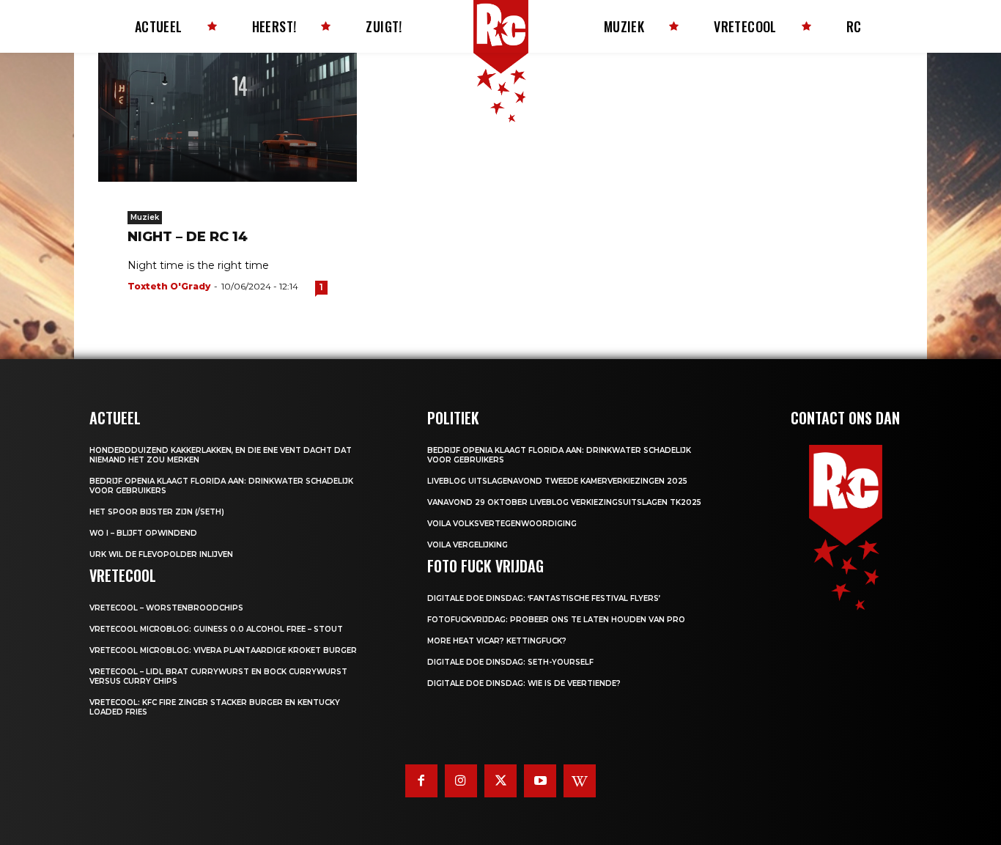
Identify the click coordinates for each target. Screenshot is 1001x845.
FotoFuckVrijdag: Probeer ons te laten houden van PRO (556, 619)
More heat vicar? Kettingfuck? (496, 641)
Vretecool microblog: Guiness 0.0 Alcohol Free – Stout (216, 629)
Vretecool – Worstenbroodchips (166, 608)
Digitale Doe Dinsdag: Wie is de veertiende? (524, 683)
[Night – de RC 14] (227, 117)
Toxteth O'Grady (169, 286)
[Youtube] (540, 780)
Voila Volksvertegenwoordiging (502, 523)
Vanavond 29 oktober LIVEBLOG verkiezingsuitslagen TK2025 (564, 502)
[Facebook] (421, 780)
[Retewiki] (580, 780)
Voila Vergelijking (467, 545)
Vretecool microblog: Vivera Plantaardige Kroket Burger (223, 650)
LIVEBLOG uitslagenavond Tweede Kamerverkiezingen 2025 (557, 481)
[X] (500, 780)
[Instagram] (461, 780)
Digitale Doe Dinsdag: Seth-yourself (510, 662)
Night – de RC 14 (188, 237)
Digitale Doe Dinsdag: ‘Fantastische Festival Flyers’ (543, 598)
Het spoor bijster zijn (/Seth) (156, 512)
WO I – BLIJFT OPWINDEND (143, 533)
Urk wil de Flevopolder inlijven (161, 554)
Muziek (144, 217)
